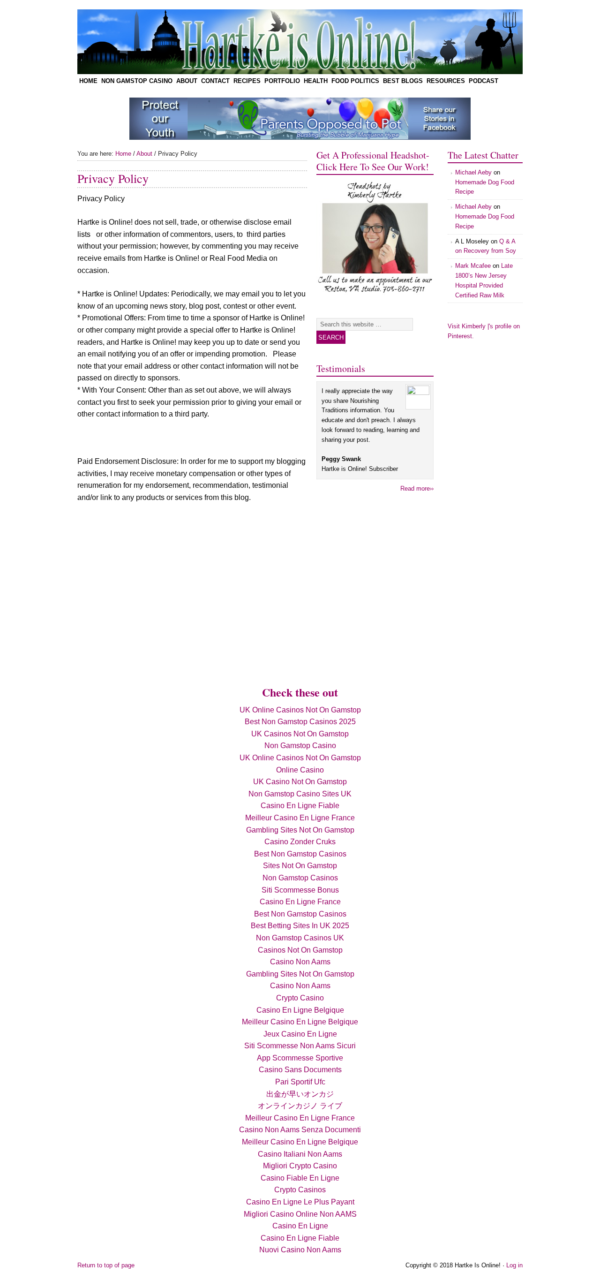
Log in (514, 1265)
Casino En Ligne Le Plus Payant (300, 1202)
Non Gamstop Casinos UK (300, 938)
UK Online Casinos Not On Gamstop (300, 710)
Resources (445, 82)
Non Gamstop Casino (136, 80)
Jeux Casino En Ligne (300, 1034)
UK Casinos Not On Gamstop (300, 734)
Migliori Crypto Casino (300, 1166)
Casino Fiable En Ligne (300, 1178)
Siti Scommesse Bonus (300, 890)
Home (88, 80)
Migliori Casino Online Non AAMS (300, 1214)
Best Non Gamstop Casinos (300, 854)
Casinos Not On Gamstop (300, 950)
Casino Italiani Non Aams (300, 1154)
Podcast (483, 80)
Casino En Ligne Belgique (300, 1010)
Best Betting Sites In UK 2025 (300, 926)
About (185, 82)
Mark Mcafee (473, 265)
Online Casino (300, 770)
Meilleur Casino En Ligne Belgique (300, 1022)
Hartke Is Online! (182, 41)
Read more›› (417, 488)
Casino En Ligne (300, 1226)
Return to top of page (106, 1265)
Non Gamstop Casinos (300, 878)
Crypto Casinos (300, 1190)
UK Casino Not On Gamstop (300, 782)
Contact (214, 82)
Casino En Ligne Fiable (300, 806)
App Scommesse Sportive (300, 1058)
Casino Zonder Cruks (300, 842)
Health (316, 80)
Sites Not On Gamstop (300, 866)
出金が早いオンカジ (300, 1094)
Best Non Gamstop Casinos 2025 (300, 722)
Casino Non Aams (300, 962)
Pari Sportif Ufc (300, 1082)
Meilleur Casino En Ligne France (300, 818)
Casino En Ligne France (300, 902)
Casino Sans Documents (300, 1070)
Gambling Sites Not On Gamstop (300, 830)
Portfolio (282, 80)
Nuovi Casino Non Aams (300, 1250)
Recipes (246, 82)
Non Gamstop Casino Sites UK (300, 794)
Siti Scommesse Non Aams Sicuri (300, 1046)
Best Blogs (402, 82)
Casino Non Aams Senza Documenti (300, 1130)
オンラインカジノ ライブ (300, 1106)
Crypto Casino (300, 998)
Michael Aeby (473, 172)
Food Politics (354, 82)
